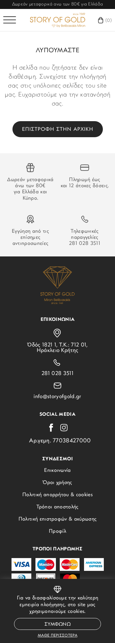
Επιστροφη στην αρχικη (57, 129)
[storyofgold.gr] (57, 20)
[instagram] (64, 427)
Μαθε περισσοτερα (57, 636)
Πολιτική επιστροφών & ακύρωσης (58, 519)
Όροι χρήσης (57, 482)
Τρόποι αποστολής (57, 507)
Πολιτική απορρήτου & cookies (57, 494)
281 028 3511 (84, 243)
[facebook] (51, 427)
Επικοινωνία (57, 470)
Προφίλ (57, 531)
